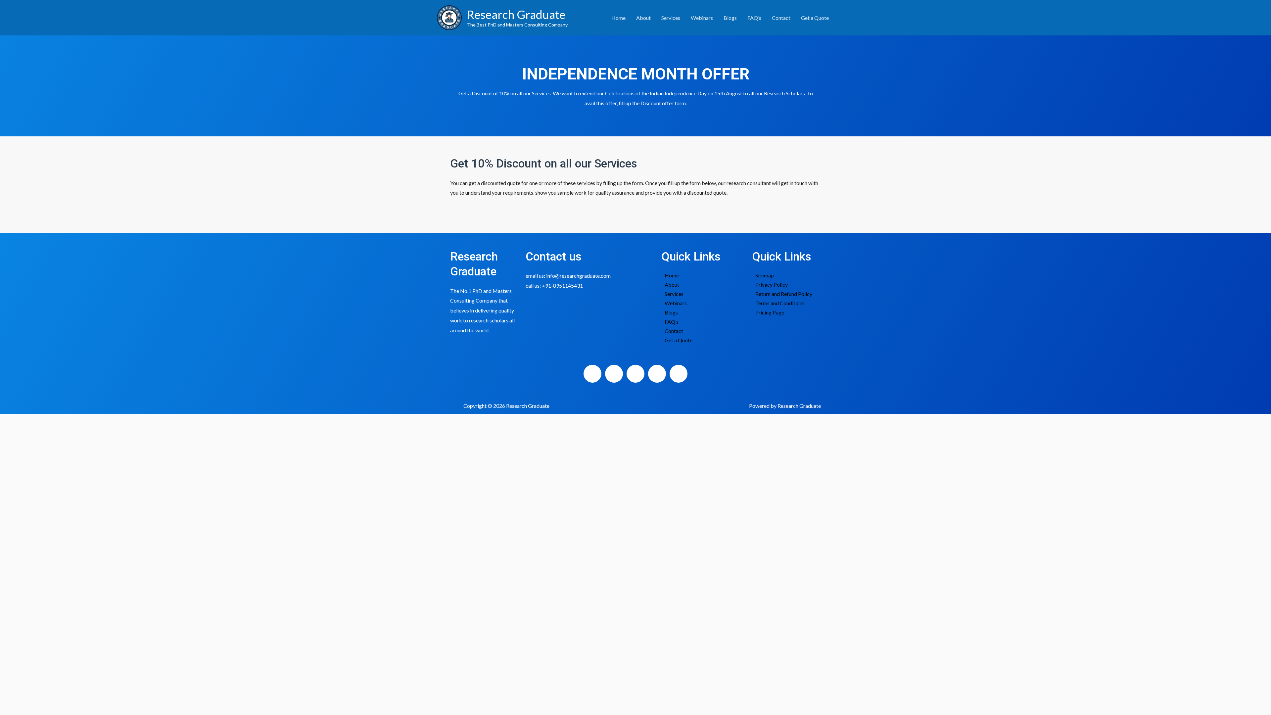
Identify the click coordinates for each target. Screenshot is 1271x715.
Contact (781, 18)
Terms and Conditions (780, 303)
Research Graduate (516, 14)
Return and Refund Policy (783, 294)
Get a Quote (815, 18)
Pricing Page (769, 312)
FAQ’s (754, 18)
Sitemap (764, 275)
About (643, 18)
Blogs (730, 18)
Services (670, 18)
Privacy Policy (771, 284)
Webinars (702, 18)
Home (618, 18)
